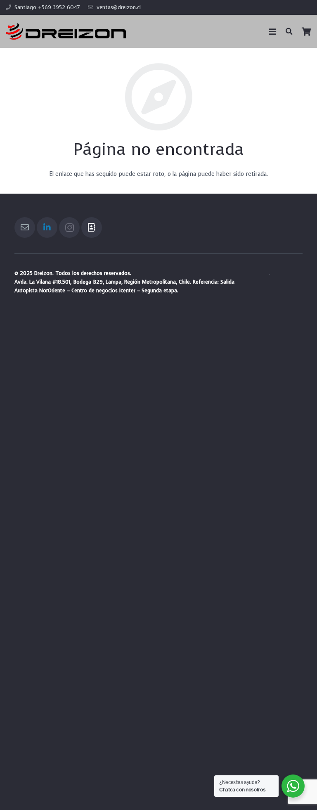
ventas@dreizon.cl (119, 7)
